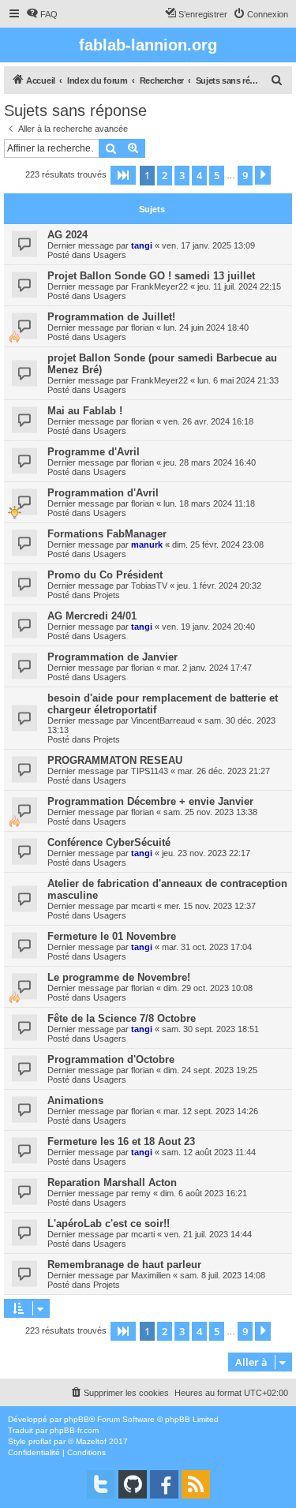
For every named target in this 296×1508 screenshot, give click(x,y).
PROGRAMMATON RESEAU (114, 760)
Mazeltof (91, 1441)
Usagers (109, 255)
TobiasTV (149, 585)
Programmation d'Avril (103, 493)
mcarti (143, 906)
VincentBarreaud (163, 720)
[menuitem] (42, 14)
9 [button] (245, 175)
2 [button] (164, 175)
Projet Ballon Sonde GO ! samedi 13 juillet (151, 276)
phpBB (76, 1419)
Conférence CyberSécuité (108, 842)
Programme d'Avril (93, 452)
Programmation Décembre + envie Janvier (150, 801)
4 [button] (199, 175)
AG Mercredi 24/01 (92, 616)
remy (141, 1193)
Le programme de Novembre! (118, 977)
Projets (106, 595)
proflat (39, 1441)
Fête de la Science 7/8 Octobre (121, 1018)
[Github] (132, 1484)
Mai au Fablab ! (84, 411)
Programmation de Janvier (112, 657)
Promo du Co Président (105, 575)
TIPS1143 (149, 771)
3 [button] (182, 175)
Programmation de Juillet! (111, 317)
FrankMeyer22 (159, 286)
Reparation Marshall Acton (112, 1182)
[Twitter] (101, 1484)
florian (142, 327)
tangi (141, 245)
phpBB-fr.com (74, 1430)
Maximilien (150, 1275)
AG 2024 (67, 235)
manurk (147, 544)
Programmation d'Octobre (110, 1059)
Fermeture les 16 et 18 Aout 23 (121, 1141)
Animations (75, 1100)
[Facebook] (164, 1484)
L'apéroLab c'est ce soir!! (108, 1223)
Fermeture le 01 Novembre (111, 936)
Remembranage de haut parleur (124, 1264)
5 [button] (216, 175)
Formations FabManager (107, 534)
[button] (123, 175)
